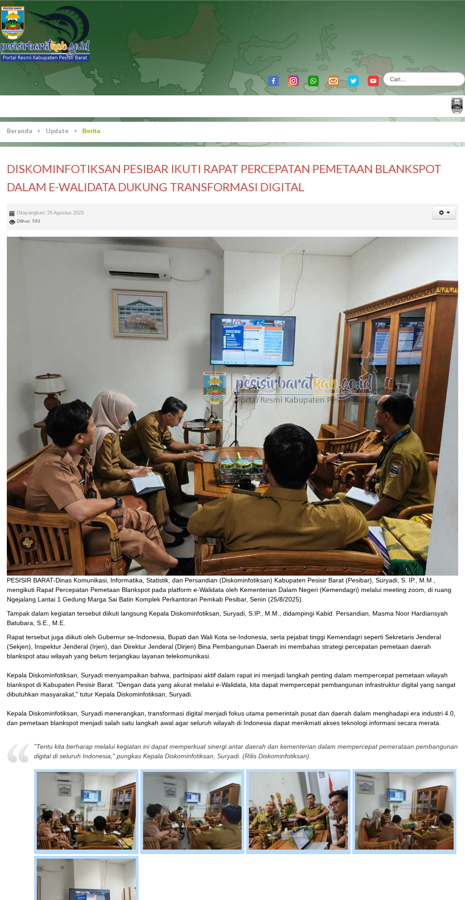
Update (57, 130)
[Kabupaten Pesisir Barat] (45, 33)
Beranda (19, 130)
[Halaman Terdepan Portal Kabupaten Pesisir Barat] (457, 105)
